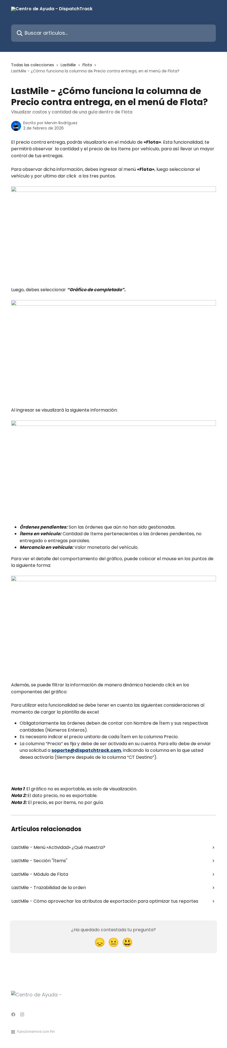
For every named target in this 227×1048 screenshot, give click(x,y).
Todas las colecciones (32, 65)
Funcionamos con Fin (36, 1031)
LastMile (68, 65)
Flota (87, 65)
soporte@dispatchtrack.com (86, 750)
